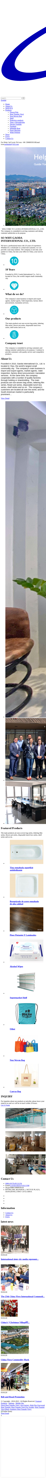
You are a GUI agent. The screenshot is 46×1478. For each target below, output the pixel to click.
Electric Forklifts (16, 124)
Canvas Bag (15, 1091)
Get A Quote (5, 1105)
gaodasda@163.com (11, 144)
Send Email (5, 1413)
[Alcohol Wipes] (26, 962)
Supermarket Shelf (18, 997)
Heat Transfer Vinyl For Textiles (22, 1407)
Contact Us (9, 138)
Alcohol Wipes (16, 966)
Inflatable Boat (15, 128)
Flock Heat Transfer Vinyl (10, 1405)
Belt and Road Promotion (13, 1397)
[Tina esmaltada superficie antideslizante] (26, 863)
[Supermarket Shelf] (26, 993)
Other (12, 1029)
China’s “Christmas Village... (15, 1322)
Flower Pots (14, 112)
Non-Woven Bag (16, 116)
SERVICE (9, 108)
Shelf (12, 118)
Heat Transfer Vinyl (17, 114)
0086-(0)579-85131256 (13, 1183)
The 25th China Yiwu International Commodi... (23, 1296)
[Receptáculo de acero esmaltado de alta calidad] (26, 897)
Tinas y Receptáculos (17, 122)
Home (7, 104)
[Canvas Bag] (26, 1087)
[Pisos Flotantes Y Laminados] (26, 931)
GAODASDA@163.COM (19, 1185)
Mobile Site (20, 1403)
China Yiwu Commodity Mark (15, 1360)
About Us (8, 106)
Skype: (7, 1188)
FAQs (7, 136)
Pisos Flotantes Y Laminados (23, 935)
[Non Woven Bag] (26, 1056)
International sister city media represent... (20, 1259)
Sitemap (11, 1403)
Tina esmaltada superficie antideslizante (21, 868)
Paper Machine (15, 130)
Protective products (16, 120)
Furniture (13, 126)
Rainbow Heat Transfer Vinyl (20, 1409)
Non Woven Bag (17, 1060)
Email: (7, 1185)
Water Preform (15, 132)
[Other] (26, 1025)
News (7, 134)
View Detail (5, 398)
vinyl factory (24, 1405)
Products (8, 110)
